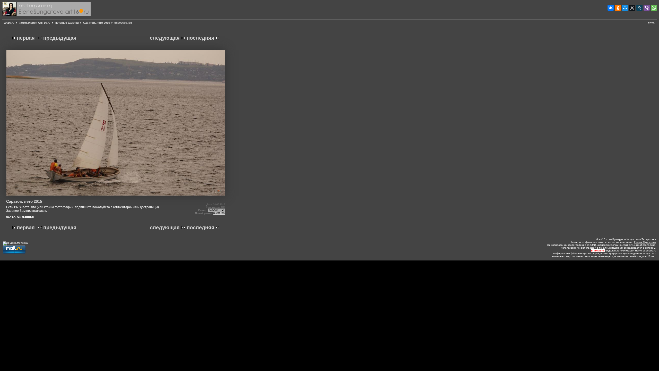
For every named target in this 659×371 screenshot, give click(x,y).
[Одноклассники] (618, 8)
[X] (632, 8)
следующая (165, 38)
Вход (651, 22)
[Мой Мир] (625, 8)
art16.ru (9, 22)
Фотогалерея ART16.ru (34, 22)
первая (26, 38)
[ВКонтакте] (611, 8)
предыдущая (59, 38)
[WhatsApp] (654, 8)
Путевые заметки (67, 22)
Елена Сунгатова (645, 242)
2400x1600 (219, 213)
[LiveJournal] (639, 8)
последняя (200, 38)
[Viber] (647, 8)
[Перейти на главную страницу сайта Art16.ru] (9, 14)
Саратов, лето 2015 (96, 22)
